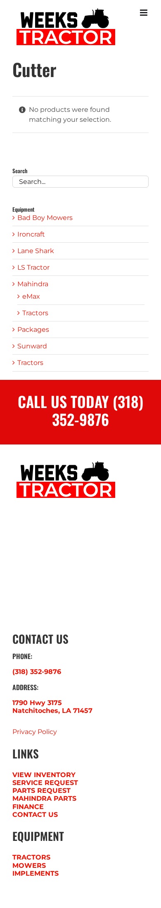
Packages (33, 329)
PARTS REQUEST (41, 790)
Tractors (35, 313)
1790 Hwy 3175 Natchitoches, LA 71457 (52, 707)
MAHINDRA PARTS (44, 798)
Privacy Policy (34, 732)
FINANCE (28, 807)
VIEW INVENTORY (44, 775)
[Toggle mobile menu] (144, 12)
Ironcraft (31, 234)
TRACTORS (31, 857)
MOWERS (29, 865)
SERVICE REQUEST (45, 783)
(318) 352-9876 (36, 672)
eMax (31, 296)
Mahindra (32, 284)
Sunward (32, 346)
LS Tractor (33, 267)
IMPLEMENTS (35, 873)
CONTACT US (35, 815)
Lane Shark (35, 251)
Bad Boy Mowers (45, 218)
